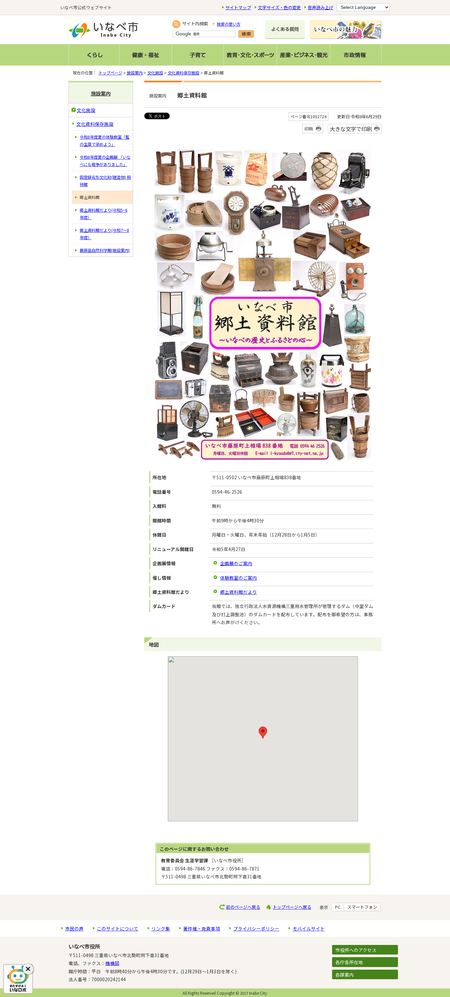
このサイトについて (117, 928)
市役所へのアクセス (356, 950)
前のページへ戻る (243, 907)
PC (337, 907)
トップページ (110, 73)
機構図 (112, 963)
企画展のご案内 (236, 563)
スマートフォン (362, 907)
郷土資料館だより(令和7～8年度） (104, 233)
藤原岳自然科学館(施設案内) (105, 250)
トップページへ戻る (292, 907)
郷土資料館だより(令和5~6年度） (103, 213)
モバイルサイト (309, 928)
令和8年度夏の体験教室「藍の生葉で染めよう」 (104, 140)
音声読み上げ (320, 7)
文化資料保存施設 (183, 73)
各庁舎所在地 (349, 962)
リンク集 (161, 928)
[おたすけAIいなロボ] (18, 979)
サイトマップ (238, 7)
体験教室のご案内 (238, 577)
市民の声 (74, 928)
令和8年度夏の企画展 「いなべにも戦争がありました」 (105, 160)
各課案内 (344, 974)
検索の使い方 (228, 24)
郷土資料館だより (238, 592)
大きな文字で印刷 (351, 129)
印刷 (308, 128)
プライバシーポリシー (256, 928)
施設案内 (135, 73)
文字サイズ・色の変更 (279, 7)
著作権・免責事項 (201, 928)
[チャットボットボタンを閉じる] (28, 969)
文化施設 (155, 73)
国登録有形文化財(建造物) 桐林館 (105, 180)
